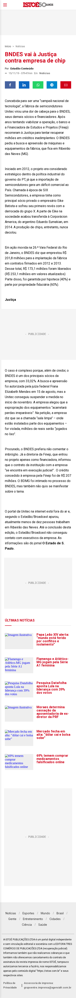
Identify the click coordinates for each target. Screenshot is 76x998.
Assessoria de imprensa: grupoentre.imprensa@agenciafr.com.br (47, 985)
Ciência (27, 924)
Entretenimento (33, 919)
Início (8, 46)
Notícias (20, 46)
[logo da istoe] (38, 5)
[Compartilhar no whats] (38, 85)
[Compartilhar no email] (65, 85)
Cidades (55, 919)
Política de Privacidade (10, 985)
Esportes (28, 913)
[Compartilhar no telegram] (52, 85)
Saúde (42, 924)
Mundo (45, 913)
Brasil (60, 913)
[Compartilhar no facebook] (10, 85)
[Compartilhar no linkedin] (24, 85)
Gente (12, 919)
